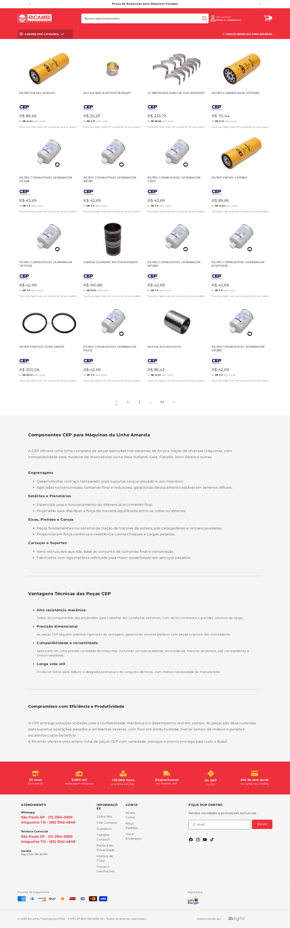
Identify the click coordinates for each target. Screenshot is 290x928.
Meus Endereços (133, 836)
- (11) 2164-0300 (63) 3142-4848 (48, 819)
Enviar (262, 824)
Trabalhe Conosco (103, 837)
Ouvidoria (104, 829)
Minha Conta (130, 815)
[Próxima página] (173, 402)
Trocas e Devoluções (105, 869)
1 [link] (116, 402)
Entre (219, 20)
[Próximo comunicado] (260, 4)
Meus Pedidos (132, 826)
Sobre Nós (104, 816)
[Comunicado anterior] (29, 4)
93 (162, 402)
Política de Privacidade (105, 848)
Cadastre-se (234, 20)
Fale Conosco (107, 823)
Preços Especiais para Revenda (249, 34)
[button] (267, 18)
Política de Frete (105, 858)
